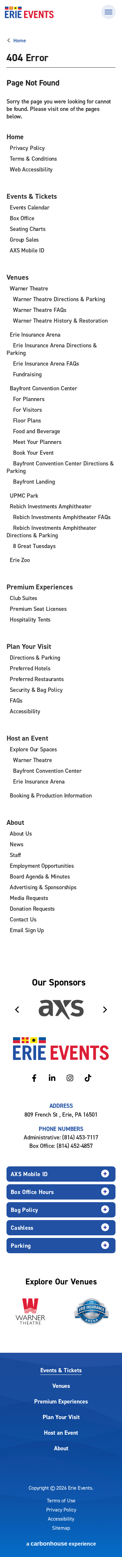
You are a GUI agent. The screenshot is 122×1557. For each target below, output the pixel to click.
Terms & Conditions (33, 158)
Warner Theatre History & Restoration (60, 320)
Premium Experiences (40, 586)
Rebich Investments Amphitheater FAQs (62, 517)
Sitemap (61, 1527)
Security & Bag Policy (36, 689)
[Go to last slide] (17, 1009)
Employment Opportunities (42, 865)
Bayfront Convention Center (43, 388)
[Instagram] (70, 1078)
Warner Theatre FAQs (39, 310)
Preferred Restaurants (37, 679)
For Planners (29, 399)
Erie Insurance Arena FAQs (46, 363)
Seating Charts (28, 229)
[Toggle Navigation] (108, 12)
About (15, 822)
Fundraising (27, 374)
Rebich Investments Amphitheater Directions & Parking (51, 531)
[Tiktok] (88, 1078)
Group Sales (24, 239)
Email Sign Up (27, 930)
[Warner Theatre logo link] (30, 1311)
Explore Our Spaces (33, 749)
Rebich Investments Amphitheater (50, 506)
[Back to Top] (109, 1541)
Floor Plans (27, 420)
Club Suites (23, 598)
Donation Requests (32, 908)
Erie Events (29, 12)
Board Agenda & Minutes (40, 876)
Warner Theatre (29, 288)
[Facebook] (34, 1078)
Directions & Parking (35, 657)
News (16, 844)
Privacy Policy (27, 148)
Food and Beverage (36, 431)
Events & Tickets (32, 196)
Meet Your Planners (37, 442)
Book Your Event (33, 452)
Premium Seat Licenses (38, 608)
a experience (61, 1543)
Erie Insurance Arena (35, 334)
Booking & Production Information (51, 795)
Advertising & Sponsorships (43, 887)
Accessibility (25, 711)
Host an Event (27, 738)
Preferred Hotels (30, 668)
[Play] (104, 984)
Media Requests (29, 898)
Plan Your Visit (29, 646)
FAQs (16, 700)
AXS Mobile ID (27, 250)
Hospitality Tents (30, 619)
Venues (18, 277)
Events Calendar (29, 207)
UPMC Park (24, 495)
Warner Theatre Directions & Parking (59, 299)
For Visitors (27, 409)
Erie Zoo (20, 560)
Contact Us (23, 919)
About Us (21, 833)
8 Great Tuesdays (34, 546)
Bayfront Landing (34, 481)
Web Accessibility (31, 169)
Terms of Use (61, 1500)
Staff (15, 855)
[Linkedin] (52, 1078)
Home (19, 40)
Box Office (22, 218)
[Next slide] (105, 1009)
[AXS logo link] (61, 1009)
